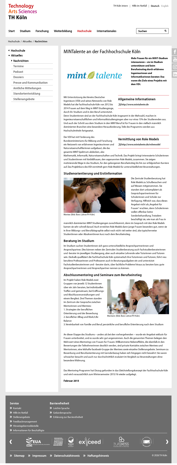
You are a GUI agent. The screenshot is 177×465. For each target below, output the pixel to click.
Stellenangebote (24, 99)
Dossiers (18, 77)
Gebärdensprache (62, 412)
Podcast (18, 72)
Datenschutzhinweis (67, 456)
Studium (25, 31)
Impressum (39, 456)
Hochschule (84, 31)
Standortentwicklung (26, 93)
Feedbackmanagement (25, 421)
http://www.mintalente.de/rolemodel (140, 144)
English (165, 6)
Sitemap (19, 456)
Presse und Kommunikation (30, 83)
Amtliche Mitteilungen (27, 88)
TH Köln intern (120, 5)
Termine (18, 66)
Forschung (42, 31)
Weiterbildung (63, 31)
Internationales (106, 31)
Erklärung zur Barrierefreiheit (68, 417)
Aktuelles (27, 41)
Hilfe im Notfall (139, 5)
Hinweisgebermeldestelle (26, 425)
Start (11, 31)
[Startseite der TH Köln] (22, 11)
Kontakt (17, 408)
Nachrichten (21, 61)
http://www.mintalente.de (135, 104)
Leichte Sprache (61, 408)
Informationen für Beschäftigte (28, 430)
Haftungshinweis (98, 456)
